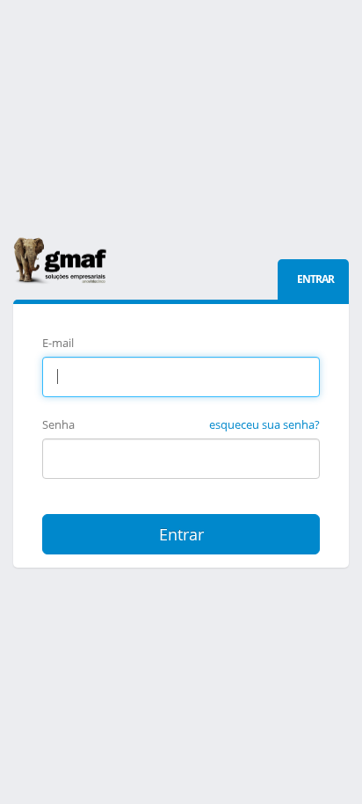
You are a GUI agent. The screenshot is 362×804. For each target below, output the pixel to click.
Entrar (181, 534)
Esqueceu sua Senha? (264, 424)
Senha (58, 424)
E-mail (58, 343)
